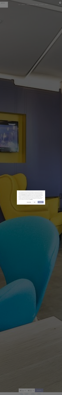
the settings (31, 199)
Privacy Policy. (23, 194)
